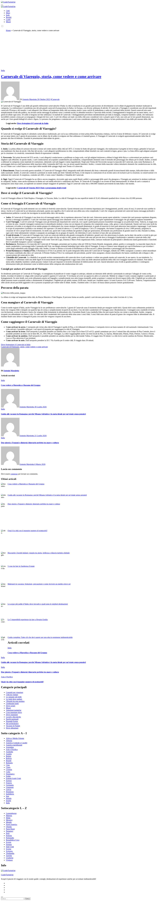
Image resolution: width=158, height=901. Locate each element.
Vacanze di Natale (13, 726)
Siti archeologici (12, 724)
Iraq (7, 796)
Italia (3, 70)
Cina (8, 765)
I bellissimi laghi (12, 703)
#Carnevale (55, 99)
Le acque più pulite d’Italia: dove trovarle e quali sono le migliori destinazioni (38, 604)
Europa (9, 781)
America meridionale (14, 745)
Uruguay (9, 860)
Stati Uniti (10, 847)
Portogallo (10, 838)
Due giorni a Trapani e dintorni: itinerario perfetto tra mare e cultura (30, 443)
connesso (14, 474)
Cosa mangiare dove (14, 712)
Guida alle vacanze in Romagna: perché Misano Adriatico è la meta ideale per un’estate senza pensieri (43, 414)
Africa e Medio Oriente (15, 738)
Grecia (8, 789)
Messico (9, 820)
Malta (8, 818)
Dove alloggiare (12, 728)
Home (8, 30)
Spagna (9, 844)
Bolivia (9, 758)
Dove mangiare (12, 715)
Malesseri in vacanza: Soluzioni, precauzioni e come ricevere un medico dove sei (39, 584)
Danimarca (10, 774)
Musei (8, 22)
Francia (9, 783)
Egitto (8, 776)
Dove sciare (10, 706)
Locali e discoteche (13, 717)
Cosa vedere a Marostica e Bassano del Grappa (20, 385)
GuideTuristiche (7, 875)
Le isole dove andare (14, 699)
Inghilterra (10, 794)
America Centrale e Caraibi (16, 743)
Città (8, 11)
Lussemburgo (11, 813)
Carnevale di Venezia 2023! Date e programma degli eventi (41, 188)
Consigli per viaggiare (14, 692)
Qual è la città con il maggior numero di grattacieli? (27, 531)
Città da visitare (12, 695)
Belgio (8, 756)
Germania (10, 785)
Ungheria (9, 858)
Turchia (9, 856)
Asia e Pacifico (7, 677)
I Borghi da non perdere (15, 701)
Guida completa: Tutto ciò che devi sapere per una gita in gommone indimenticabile (40, 637)
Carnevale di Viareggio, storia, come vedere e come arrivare (51, 76)
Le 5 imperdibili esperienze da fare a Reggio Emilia (28, 619)
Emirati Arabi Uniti (13, 778)
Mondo (9, 822)
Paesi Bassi (10, 829)
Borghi (8, 17)
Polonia (9, 836)
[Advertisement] (79, 51)
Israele (8, 801)
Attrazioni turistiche (13, 710)
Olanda (9, 827)
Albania (9, 741)
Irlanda (8, 798)
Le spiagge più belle (14, 697)
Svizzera (9, 851)
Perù (8, 833)
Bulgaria (9, 763)
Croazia (9, 769)
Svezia (8, 849)
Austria (9, 754)
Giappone (10, 787)
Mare (8, 13)
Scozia (8, 842)
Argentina (10, 747)
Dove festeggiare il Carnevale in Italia (32, 123)
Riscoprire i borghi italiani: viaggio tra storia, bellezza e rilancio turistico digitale (39, 553)
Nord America (11, 824)
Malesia (9, 816)
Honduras (10, 792)
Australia (9, 752)
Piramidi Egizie (12, 721)
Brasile (8, 761)
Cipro (8, 767)
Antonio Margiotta (29, 99)
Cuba (8, 772)
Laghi (8, 20)
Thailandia (10, 853)
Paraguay (9, 831)
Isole (8, 15)
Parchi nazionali (12, 719)
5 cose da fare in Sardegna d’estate (21, 566)
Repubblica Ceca (12, 840)
